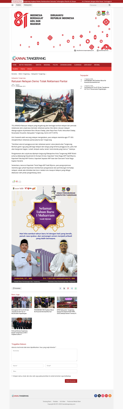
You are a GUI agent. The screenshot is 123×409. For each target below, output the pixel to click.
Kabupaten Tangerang (18, 78)
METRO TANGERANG (25, 65)
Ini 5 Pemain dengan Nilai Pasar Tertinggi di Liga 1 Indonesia (89, 1)
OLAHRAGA (77, 65)
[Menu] (13, 5)
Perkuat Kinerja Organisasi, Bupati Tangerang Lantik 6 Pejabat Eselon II (20, 332)
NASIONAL (47, 65)
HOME (14, 65)
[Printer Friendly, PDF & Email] (17, 181)
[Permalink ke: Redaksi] (13, 85)
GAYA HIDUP (88, 65)
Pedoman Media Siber (74, 401)
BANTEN (38, 65)
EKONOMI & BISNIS (66, 65)
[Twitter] (99, 396)
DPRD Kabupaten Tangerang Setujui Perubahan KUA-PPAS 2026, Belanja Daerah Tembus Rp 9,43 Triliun (67, 311)
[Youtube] (106, 396)
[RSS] (109, 396)
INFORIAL (97, 65)
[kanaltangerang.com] (29, 58)
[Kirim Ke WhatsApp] (75, 288)
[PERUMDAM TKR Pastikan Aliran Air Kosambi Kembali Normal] (44, 302)
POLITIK (55, 65)
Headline (15, 69)
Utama (23, 69)
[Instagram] (102, 396)
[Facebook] (95, 396)
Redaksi (18, 5)
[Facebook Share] (60, 288)
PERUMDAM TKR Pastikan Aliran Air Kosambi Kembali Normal (44, 310)
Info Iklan (62, 401)
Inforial (29, 69)
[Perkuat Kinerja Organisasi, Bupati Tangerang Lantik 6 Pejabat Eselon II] (22, 323)
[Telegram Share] (71, 288)
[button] (109, 5)
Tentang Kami (28, 5)
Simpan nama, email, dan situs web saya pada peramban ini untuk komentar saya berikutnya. (42, 376)
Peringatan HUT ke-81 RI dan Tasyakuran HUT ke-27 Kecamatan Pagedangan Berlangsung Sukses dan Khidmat (20, 311)
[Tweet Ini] (64, 288)
